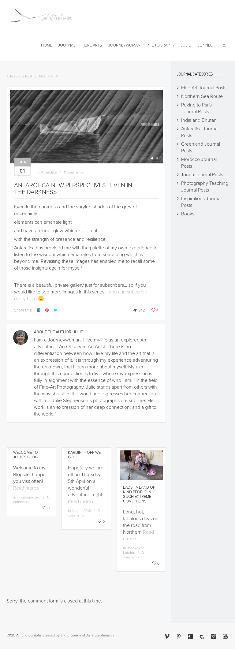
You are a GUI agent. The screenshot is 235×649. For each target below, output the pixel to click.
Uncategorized (28, 497)
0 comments (73, 172)
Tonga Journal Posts (202, 175)
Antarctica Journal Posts (199, 132)
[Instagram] (214, 636)
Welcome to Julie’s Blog (25, 455)
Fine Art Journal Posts (203, 88)
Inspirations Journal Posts (201, 202)
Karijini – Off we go (84, 455)
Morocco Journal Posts (199, 162)
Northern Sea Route (202, 96)
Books (187, 214)
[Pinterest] (179, 636)
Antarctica (49, 172)
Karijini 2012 (81, 511)
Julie (78, 332)
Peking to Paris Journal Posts (196, 108)
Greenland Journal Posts (200, 147)
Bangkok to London (133, 550)
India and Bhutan (199, 120)
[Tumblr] (202, 636)
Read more (24, 488)
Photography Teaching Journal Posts (204, 186)
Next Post (46, 76)
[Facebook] (190, 636)
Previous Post (21, 76)
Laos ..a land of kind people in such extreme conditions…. (139, 494)
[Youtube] (225, 636)
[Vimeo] (167, 636)
